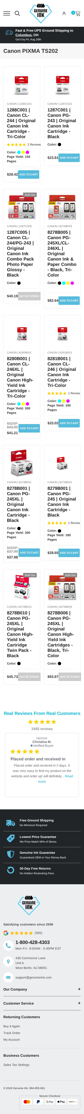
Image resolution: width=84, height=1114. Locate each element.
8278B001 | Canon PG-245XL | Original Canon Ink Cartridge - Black (18, 504)
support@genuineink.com (33, 977)
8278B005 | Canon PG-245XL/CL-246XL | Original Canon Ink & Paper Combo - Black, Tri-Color (61, 253)
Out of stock (29, 296)
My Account (11, 1039)
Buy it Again (11, 1026)
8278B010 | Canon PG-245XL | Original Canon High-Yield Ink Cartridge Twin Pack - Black (20, 634)
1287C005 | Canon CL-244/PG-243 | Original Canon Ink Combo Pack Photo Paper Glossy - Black (20, 253)
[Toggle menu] (6, 13)
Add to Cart (28, 174)
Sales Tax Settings (16, 1065)
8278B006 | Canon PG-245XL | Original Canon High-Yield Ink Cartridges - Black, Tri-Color (60, 634)
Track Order (11, 1033)
